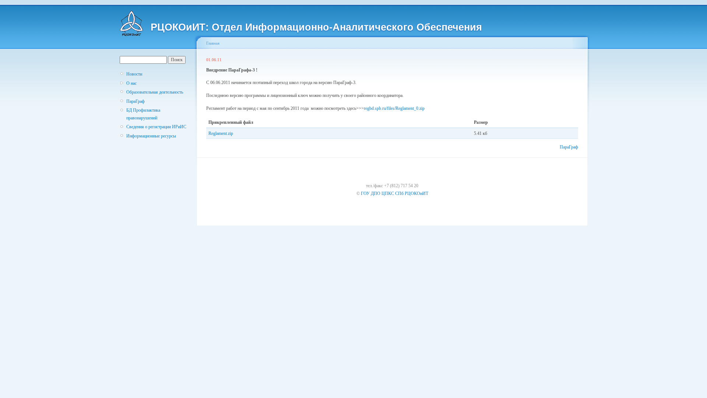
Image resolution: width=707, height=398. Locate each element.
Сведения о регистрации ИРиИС (156, 126)
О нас (131, 83)
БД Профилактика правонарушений (143, 114)
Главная (212, 43)
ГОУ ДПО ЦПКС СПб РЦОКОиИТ (394, 193)
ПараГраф (135, 101)
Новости (134, 74)
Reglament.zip (220, 133)
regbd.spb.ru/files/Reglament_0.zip (394, 108)
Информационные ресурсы (151, 136)
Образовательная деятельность (154, 92)
